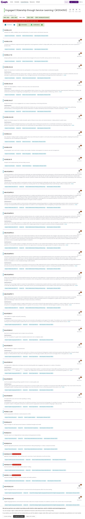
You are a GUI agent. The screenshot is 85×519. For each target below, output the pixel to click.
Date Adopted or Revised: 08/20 (53, 186)
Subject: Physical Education (10, 417)
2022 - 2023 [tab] (14, 17)
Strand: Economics (26, 141)
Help (82, 2)
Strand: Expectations (33, 324)
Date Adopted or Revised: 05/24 (44, 111)
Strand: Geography (27, 153)
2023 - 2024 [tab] (22, 17)
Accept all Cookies (18, 516)
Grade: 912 (18, 35)
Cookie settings (7, 516)
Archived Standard (17, 454)
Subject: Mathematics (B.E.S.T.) (11, 186)
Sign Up (66, 2)
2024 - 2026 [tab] (30, 17)
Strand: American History (28, 35)
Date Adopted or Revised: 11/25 (43, 78)
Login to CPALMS (74, 2)
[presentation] (6, 17)
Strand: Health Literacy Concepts (39, 480)
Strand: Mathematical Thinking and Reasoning (35, 186)
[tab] (10, 25)
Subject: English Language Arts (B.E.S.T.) (13, 324)
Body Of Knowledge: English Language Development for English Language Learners (47, 492)
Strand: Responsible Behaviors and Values (33, 438)
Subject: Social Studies (9, 35)
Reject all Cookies (30, 516)
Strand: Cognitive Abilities (29, 417)
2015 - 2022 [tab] (6, 17)
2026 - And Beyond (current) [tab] (42, 17)
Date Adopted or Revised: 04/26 (41, 35)
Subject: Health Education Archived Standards (14, 459)
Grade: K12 (22, 186)
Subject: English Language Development (13, 492)
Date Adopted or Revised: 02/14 (41, 49)
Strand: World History (27, 165)
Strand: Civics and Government (29, 78)
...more (64, 75)
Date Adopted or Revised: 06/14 (72, 492)
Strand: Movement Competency (31, 427)
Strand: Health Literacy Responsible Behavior (41, 459)
